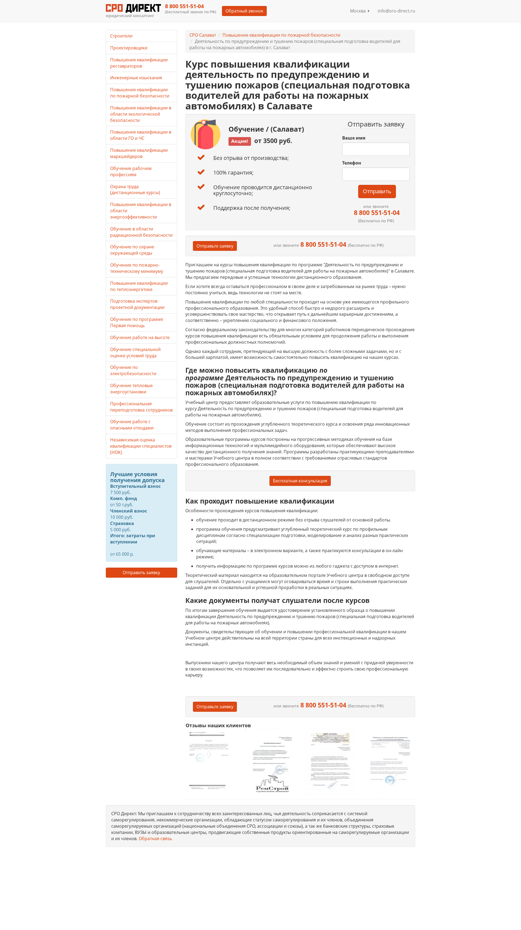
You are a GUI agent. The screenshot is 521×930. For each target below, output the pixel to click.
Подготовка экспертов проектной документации (137, 304)
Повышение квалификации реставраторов (139, 63)
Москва (359, 11)
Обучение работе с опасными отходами (132, 425)
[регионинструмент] (211, 760)
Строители (121, 36)
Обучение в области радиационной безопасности (141, 232)
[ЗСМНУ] (329, 763)
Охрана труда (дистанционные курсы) (135, 190)
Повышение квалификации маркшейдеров (139, 153)
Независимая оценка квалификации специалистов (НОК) (140, 446)
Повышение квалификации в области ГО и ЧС (140, 135)
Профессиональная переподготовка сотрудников (141, 407)
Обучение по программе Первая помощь (136, 322)
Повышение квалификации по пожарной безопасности (281, 35)
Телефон (351, 163)
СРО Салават (202, 35)
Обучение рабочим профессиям (131, 171)
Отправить (377, 191)
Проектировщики (128, 48)
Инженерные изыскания (136, 78)
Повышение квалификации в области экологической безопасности (140, 114)
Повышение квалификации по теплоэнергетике (139, 286)
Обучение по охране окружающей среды (132, 250)
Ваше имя (353, 138)
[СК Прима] (389, 763)
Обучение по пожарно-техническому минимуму (136, 268)
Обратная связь (155, 839)
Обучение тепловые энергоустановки (131, 388)
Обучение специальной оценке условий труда (135, 352)
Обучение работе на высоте (140, 337)
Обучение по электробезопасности (133, 370)
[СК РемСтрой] (270, 763)
